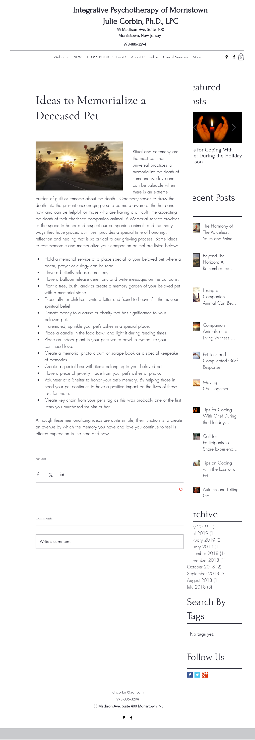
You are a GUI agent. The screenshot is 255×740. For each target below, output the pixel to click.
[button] (241, 56)
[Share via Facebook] (38, 474)
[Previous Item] (195, 128)
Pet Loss (41, 458)
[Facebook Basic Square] (190, 675)
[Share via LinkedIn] (62, 474)
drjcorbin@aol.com (128, 692)
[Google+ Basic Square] (205, 675)
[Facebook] (234, 56)
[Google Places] (226, 56)
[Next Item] (234, 128)
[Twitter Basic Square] (197, 675)
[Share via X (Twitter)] (50, 474)
